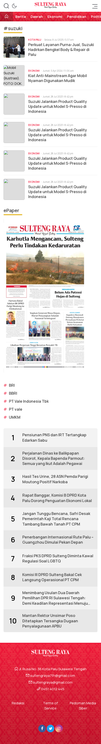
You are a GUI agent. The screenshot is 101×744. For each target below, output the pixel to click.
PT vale (15, 409)
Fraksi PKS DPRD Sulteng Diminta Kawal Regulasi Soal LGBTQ (57, 558)
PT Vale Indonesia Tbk (29, 401)
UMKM (14, 417)
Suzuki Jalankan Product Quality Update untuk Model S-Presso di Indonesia (57, 106)
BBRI (13, 393)
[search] (6, 6)
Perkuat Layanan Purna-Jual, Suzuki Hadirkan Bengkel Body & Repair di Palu (61, 49)
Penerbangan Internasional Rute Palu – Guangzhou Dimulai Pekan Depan (57, 539)
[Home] (6, 17)
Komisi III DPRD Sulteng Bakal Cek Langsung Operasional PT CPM (52, 577)
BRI (12, 385)
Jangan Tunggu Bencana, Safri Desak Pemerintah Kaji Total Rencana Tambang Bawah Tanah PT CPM (56, 519)
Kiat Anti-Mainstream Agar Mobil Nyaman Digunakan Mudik (57, 78)
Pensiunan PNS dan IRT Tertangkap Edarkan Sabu (54, 437)
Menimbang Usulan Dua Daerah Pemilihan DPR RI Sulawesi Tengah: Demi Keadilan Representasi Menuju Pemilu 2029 (55, 598)
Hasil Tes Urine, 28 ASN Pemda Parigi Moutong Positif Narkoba (55, 479)
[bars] (93, 6)
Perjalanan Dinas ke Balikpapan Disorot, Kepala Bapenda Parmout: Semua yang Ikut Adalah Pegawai (53, 458)
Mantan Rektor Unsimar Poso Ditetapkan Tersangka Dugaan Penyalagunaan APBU (50, 621)
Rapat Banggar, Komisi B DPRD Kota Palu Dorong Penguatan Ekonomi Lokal (57, 498)
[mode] (14, 6)
